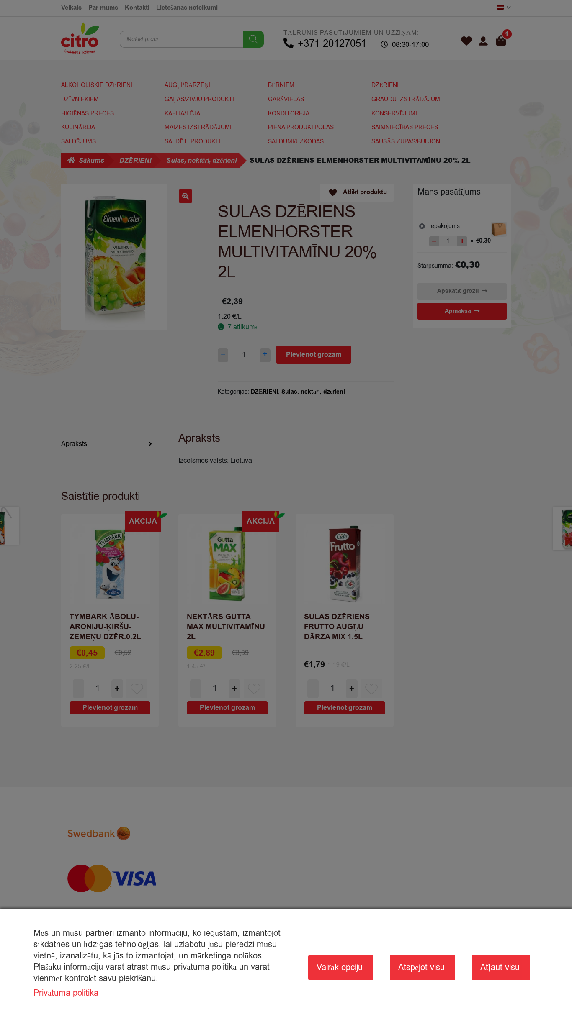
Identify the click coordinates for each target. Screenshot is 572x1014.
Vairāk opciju (340, 967)
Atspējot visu (421, 967)
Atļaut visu (500, 967)
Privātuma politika (65, 993)
